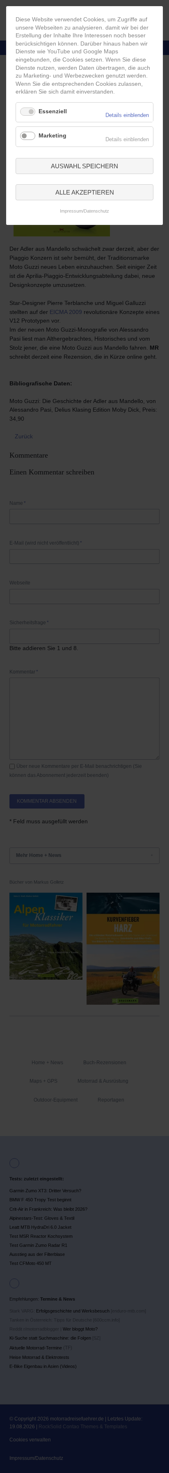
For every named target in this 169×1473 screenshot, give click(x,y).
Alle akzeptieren (84, 192)
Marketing (52, 135)
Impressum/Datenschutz (84, 210)
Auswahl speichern (84, 166)
